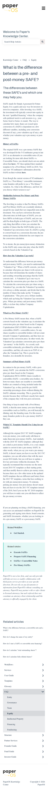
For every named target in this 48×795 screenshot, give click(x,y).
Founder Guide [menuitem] (10, 745)
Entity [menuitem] (9, 697)
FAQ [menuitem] (6, 691)
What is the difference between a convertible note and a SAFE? (23, 629)
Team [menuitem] (9, 707)
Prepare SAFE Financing (25, 556)
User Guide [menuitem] (9, 675)
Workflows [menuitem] (8, 664)
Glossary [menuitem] (8, 686)
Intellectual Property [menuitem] (15, 718)
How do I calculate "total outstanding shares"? (19, 650)
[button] (43, 664)
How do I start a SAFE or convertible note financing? (22, 643)
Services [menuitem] (7, 670)
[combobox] (21, 41)
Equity (34, 59)
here (13, 163)
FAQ (25, 59)
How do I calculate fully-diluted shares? (17, 656)
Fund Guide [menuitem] (9, 751)
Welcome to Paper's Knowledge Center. (16, 34)
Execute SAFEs (20, 552)
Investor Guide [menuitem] (10, 756)
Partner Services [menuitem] (10, 740)
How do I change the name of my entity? (18, 637)
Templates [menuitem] (8, 680)
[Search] (42, 41)
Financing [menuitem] (11, 724)
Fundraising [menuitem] (12, 729)
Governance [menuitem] (12, 702)
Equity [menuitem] (10, 713)
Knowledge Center (10, 59)
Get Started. (19, 532)
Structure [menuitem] (8, 735)
